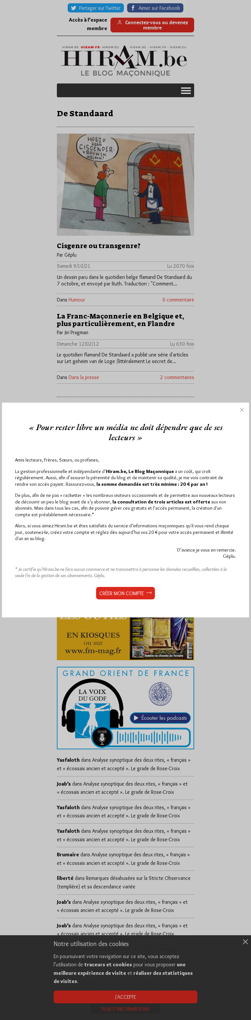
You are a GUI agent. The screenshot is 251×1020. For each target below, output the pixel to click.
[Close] (242, 410)
